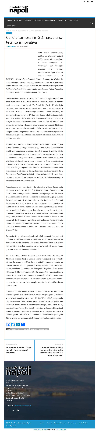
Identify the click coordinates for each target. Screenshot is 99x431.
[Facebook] (84, 1)
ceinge (14, 329)
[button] (91, 23)
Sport (76, 20)
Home (9, 20)
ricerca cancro (43, 329)
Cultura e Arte (50, 20)
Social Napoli (11, 26)
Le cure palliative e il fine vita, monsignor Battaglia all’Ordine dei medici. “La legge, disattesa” (51, 351)
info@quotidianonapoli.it (22, 405)
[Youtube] (91, 1)
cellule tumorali (23, 329)
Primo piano (18, 20)
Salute (60, 20)
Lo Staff (42, 423)
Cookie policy (72, 423)
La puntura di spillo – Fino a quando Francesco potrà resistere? (18, 350)
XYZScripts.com (61, 429)
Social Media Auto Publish (40, 429)
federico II (34, 329)
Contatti (49, 423)
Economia (68, 20)
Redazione (11, 46)
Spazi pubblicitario (60, 423)
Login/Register (83, 423)
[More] (96, 336)
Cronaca (28, 20)
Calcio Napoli (38, 20)
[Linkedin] (88, 1)
